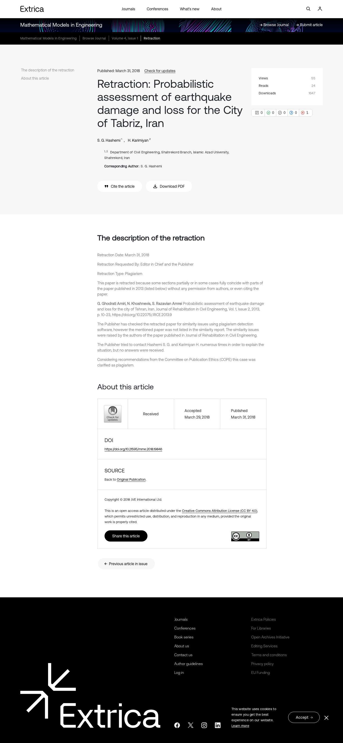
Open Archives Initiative (270, 637)
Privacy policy (262, 664)
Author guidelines (188, 664)
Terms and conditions (269, 655)
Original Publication (131, 479)
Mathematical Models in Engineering (61, 25)
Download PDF (172, 186)
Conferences (157, 9)
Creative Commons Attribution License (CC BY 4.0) (219, 511)
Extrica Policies (263, 619)
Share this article (126, 536)
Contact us (183, 655)
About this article (35, 78)
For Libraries (261, 628)
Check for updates (159, 71)
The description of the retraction (47, 70)
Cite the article (123, 186)
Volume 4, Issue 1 (125, 38)
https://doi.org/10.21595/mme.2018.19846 (133, 449)
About (216, 9)
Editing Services (264, 646)
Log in (179, 672)
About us (181, 646)
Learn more (240, 726)
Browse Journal (94, 38)
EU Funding (260, 672)
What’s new (190, 9)
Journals (128, 9)
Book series (183, 637)
